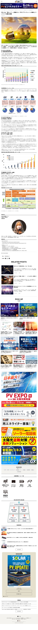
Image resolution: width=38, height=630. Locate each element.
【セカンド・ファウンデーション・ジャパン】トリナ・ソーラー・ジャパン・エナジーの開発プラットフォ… (16, 605)
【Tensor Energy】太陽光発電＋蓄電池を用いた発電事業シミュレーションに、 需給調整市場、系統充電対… (16, 609)
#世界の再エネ (7, 256)
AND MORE (19, 549)
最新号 (19, 591)
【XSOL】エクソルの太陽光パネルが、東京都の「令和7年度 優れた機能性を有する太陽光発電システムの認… (16, 603)
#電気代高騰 (19, 471)
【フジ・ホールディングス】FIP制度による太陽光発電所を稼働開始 (11, 607)
